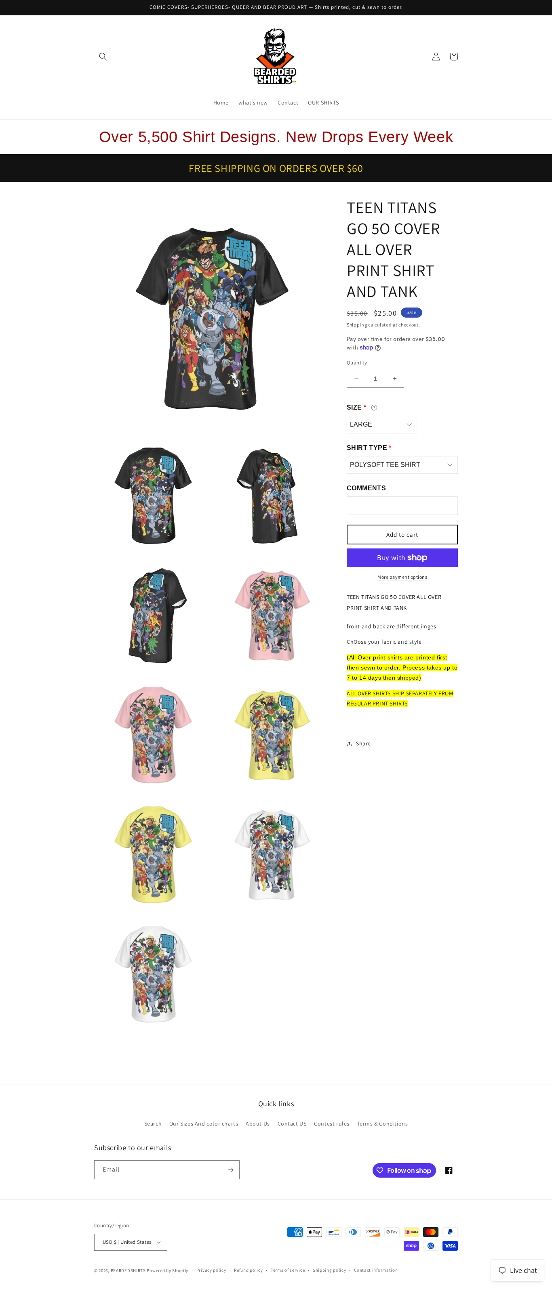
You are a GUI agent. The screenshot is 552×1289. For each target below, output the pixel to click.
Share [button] (363, 743)
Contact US (292, 1123)
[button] (103, 56)
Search (153, 1123)
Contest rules (332, 1123)
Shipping (357, 325)
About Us (258, 1123)
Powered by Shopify (167, 1270)
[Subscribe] (230, 1169)
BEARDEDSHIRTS (128, 1270)
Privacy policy (211, 1270)
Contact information (376, 1270)
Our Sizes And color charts (203, 1123)
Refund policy (248, 1270)
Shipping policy (329, 1270)
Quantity (357, 362)
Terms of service (288, 1270)
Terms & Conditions (382, 1123)
